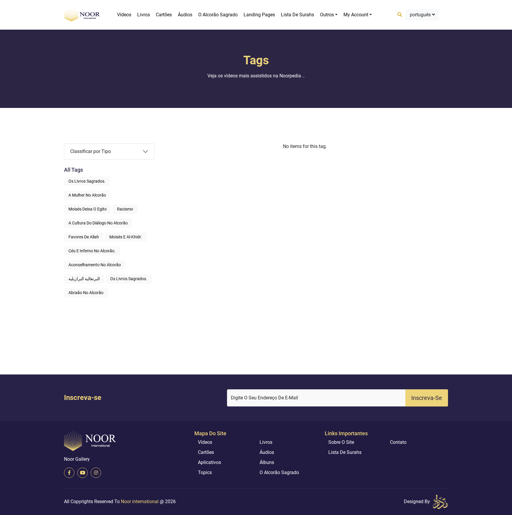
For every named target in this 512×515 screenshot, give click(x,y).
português (421, 14)
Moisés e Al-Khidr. (125, 237)
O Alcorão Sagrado (218, 14)
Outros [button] (327, 14)
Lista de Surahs (297, 14)
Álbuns (267, 462)
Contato (398, 442)
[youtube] (82, 473)
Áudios (185, 14)
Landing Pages (259, 14)
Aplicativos (209, 462)
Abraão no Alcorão (85, 292)
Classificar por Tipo (90, 151)
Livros (143, 14)
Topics (205, 472)
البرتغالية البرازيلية (84, 278)
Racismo (125, 209)
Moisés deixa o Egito (87, 209)
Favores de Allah (83, 237)
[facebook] (69, 473)
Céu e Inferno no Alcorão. (92, 250)
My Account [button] (355, 14)
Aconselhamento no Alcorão (94, 264)
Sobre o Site (341, 442)
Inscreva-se (426, 397)
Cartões (164, 14)
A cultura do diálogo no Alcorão (98, 223)
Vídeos (124, 14)
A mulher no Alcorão (87, 195)
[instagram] (96, 473)
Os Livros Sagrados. (86, 181)
